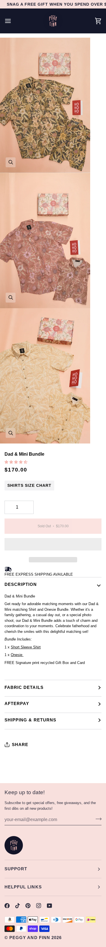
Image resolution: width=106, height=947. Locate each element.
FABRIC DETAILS (24, 687)
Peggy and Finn (29, 937)
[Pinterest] (28, 905)
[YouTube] (49, 905)
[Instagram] (38, 905)
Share (20, 744)
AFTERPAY (17, 703)
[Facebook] (7, 905)
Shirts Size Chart (29, 485)
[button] (17, 462)
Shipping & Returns (30, 719)
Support (16, 868)
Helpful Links (23, 886)
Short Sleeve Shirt (26, 647)
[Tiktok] (17, 905)
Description (21, 584)
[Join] (96, 818)
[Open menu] (13, 20)
